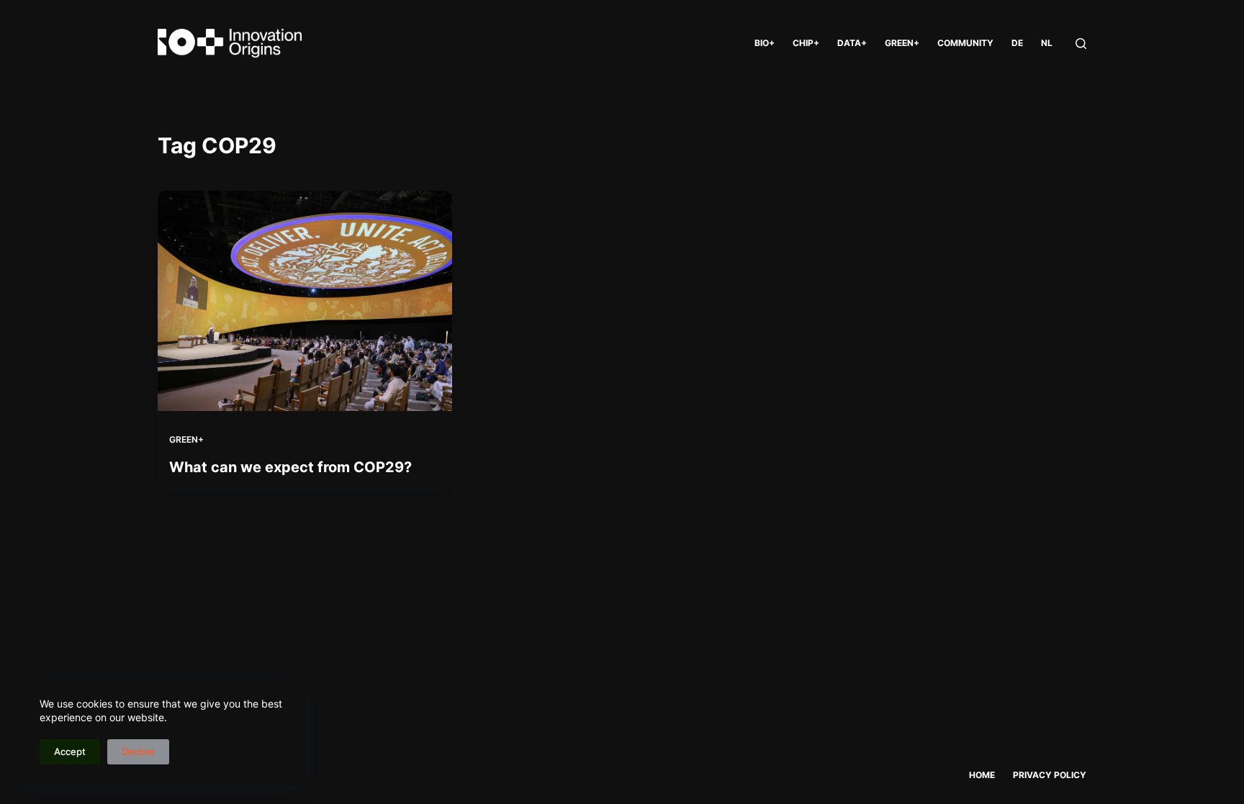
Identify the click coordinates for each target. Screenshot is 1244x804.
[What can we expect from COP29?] (305, 301)
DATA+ (852, 42)
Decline (138, 751)
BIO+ (764, 42)
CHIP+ (806, 42)
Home (982, 774)
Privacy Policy (1049, 774)
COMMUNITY (965, 42)
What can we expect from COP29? (290, 467)
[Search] (1081, 43)
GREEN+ (902, 42)
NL (1047, 42)
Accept (70, 751)
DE (1017, 42)
